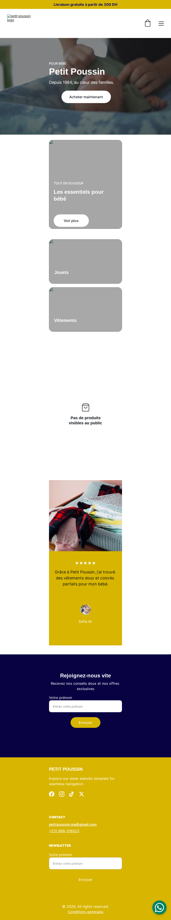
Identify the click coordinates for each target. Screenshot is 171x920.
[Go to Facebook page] (51, 794)
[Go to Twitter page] (81, 794)
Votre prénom (60, 697)
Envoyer (85, 722)
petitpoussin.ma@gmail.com (73, 824)
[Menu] (161, 24)
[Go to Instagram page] (61, 794)
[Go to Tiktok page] (71, 794)
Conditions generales (85, 912)
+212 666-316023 (64, 831)
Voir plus (71, 220)
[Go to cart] (147, 23)
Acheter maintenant (86, 97)
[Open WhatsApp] (159, 907)
